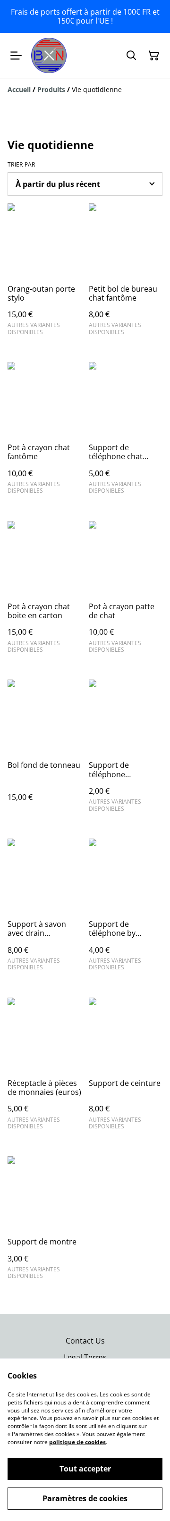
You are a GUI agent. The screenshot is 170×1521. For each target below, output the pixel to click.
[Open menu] (16, 55)
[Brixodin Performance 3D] (49, 55)
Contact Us (85, 1341)
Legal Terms (85, 1357)
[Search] (131, 55)
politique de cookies (77, 1442)
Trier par (21, 164)
